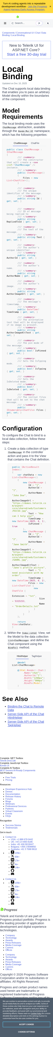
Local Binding (18, 35)
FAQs (8, 816)
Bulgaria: (23, 847)
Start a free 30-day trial (26, 54)
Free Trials (10, 777)
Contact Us (10, 837)
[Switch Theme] (48, 23)
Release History (13, 796)
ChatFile (35, 143)
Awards (9, 940)
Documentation (12, 794)
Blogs (8, 801)
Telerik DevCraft (7, 761)
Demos (8, 791)
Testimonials (11, 828)
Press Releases (13, 943)
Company (10, 935)
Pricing (8, 780)
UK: (22, 842)
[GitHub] (12, 871)
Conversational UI (25, 33)
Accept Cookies (26, 1024)
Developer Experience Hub (18, 789)
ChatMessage (20, 143)
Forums (9, 799)
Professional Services (15, 806)
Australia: (24, 849)
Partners (9, 809)
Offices (8, 950)
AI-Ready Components (24, 770)
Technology (11, 938)
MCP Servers (6, 770)
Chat (37, 33)
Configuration (22, 428)
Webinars (10, 804)
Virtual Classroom (14, 811)
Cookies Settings (26, 1032)
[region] (26, 1017)
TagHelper (37, 656)
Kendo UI (4, 765)
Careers (9, 947)
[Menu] (5, 23)
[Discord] (12, 874)
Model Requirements (22, 113)
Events (8, 813)
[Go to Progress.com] (9, 911)
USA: (22, 839)
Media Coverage (13, 945)
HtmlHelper (22, 656)
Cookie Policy (36, 1013)
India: (22, 844)
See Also (15, 698)
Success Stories (13, 825)
